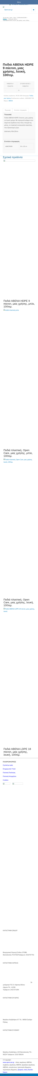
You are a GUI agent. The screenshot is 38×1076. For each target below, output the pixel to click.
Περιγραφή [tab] (8, 110)
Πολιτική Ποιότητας (9, 772)
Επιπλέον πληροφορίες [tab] (20, 110)
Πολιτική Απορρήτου (9, 776)
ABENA (10, 101)
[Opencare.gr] (16, 10)
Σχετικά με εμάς (8, 765)
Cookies (5, 780)
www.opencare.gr (8, 1062)
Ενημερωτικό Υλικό (9, 769)
